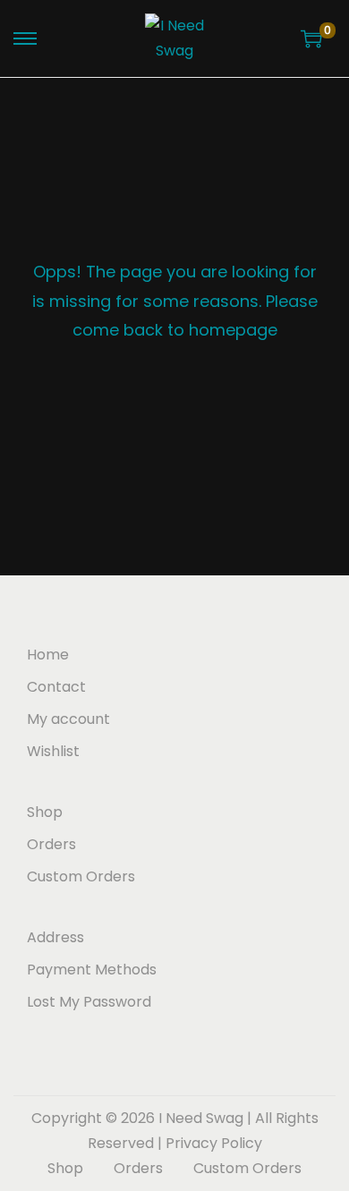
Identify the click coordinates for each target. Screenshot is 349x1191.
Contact (56, 686)
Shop (45, 812)
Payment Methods (92, 969)
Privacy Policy (214, 1143)
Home (48, 654)
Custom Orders (81, 876)
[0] (311, 38)
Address (55, 937)
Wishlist (53, 751)
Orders (51, 844)
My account (68, 719)
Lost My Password (89, 1001)
